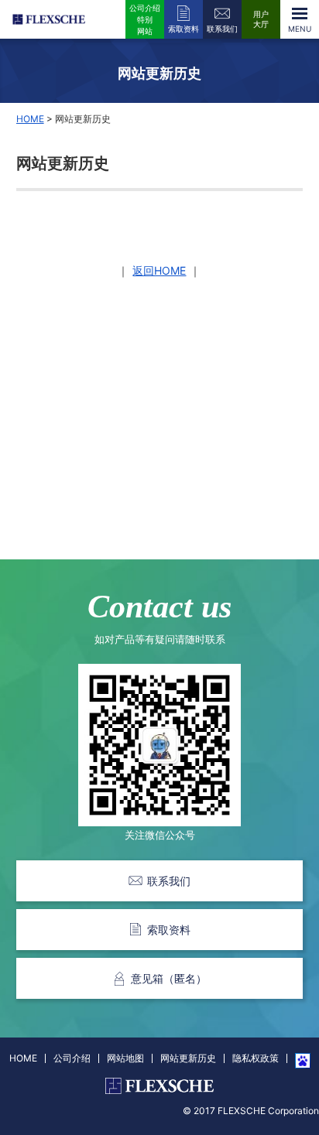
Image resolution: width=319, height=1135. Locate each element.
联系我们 (222, 28)
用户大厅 (261, 19)
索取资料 (183, 28)
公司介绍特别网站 (144, 19)
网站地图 (125, 1058)
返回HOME (159, 270)
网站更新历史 (188, 1058)
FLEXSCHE (51, 19)
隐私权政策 (255, 1058)
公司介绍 (72, 1058)
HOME (30, 119)
